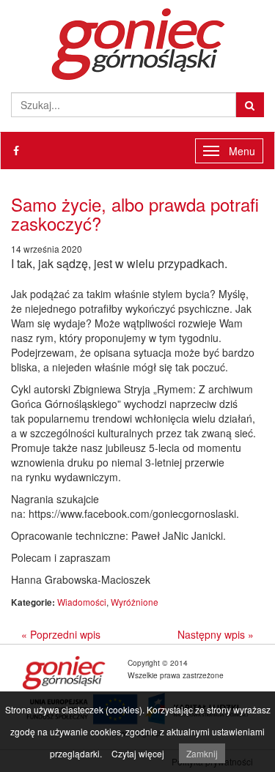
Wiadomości (81, 601)
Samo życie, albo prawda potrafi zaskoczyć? (135, 213)
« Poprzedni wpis (60, 634)
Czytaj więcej (137, 753)
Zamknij (202, 753)
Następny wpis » (215, 634)
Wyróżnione (134, 601)
